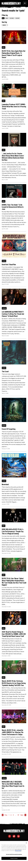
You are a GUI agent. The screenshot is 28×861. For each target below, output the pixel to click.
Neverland (5, 484)
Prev (6, 815)
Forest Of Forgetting (8, 429)
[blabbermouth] (11, 4)
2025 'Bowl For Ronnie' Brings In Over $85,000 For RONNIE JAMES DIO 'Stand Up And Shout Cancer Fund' (14, 634)
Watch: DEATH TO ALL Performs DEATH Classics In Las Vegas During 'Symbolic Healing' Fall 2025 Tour (14, 683)
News (7, 18)
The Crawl (5, 371)
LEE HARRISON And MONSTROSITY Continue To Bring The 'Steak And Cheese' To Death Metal (13, 314)
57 (18, 815)
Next (22, 815)
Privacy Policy (18, 850)
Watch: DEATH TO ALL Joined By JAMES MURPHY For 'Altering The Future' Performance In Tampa (12, 732)
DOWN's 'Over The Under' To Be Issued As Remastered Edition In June (12, 207)
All (3, 18)
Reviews (17, 18)
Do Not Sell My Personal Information (14, 854)
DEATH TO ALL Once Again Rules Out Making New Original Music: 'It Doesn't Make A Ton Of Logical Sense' (13, 54)
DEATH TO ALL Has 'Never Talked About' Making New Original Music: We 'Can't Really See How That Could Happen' (14, 581)
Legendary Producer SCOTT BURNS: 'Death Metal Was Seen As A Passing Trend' (14, 106)
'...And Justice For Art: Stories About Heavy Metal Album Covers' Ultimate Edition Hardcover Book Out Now (13, 156)
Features (12, 18)
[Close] (26, 842)
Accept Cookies (14, 858)
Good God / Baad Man (9, 264)
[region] (14, 851)
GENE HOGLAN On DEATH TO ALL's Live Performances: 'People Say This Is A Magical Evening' (12, 531)
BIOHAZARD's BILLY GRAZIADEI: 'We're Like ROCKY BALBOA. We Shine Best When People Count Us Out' (13, 784)
